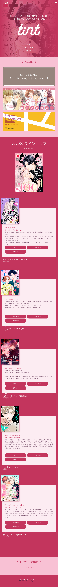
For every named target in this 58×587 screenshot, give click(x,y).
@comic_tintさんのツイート (29, 567)
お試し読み (38, 247)
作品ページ (16, 247)
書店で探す (16, 251)
